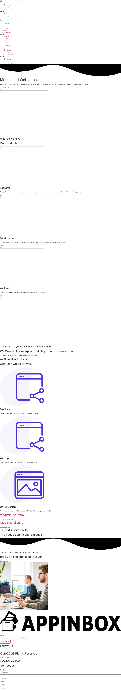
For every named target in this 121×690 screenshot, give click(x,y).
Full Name (3, 670)
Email (2, 635)
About (6, 26)
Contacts (7, 32)
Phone (2, 676)
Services (6, 28)
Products (7, 24)
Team (5, 30)
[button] (60, 11)
